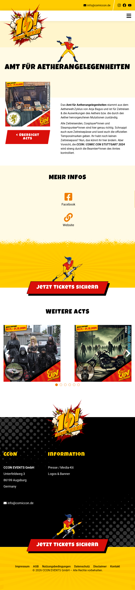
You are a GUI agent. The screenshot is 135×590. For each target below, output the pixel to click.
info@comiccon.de (98, 5)
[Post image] (32, 353)
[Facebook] (124, 5)
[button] (130, 15)
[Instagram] (119, 5)
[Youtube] (129, 5)
